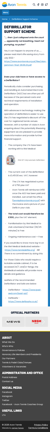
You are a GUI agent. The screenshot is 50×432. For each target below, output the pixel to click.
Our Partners (8, 358)
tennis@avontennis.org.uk (26, 200)
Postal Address (9, 377)
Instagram (7, 396)
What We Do (8, 342)
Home (4, 19)
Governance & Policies (13, 350)
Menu (5, 12)
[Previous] (6, 322)
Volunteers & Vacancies (14, 366)
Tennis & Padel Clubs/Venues (16, 362)
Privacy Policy (41, 424)
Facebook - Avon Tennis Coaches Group (22, 404)
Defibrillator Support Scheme (25, 19)
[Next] (43, 322)
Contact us (7, 381)
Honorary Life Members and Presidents (21, 354)
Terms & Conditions (38, 427)
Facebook (7, 392)
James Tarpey (18, 428)
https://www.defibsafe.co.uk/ (23, 301)
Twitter (5, 400)
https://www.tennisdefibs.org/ (20, 250)
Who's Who (7, 346)
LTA (4, 415)
